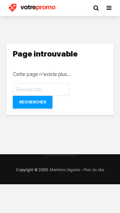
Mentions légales (65, 169)
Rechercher (32, 102)
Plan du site (94, 169)
